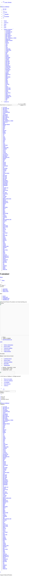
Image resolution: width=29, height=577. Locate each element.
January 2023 (5, 291)
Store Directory (7, 383)
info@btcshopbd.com (7, 339)
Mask (4, 204)
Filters (3, 280)
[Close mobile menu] (0, 401)
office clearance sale (7, 219)
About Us (6, 22)
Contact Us (6, 101)
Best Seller (6, 363)
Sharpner (5, 247)
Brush (4, 131)
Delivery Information (8, 344)
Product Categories (8, 29)
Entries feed (5, 297)
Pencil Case (7, 87)
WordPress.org (6, 299)
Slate (6, 98)
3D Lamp (5, 109)
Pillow (4, 227)
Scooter (4, 245)
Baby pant (5, 118)
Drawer (4, 162)
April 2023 (5, 288)
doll (6, 53)
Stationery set (8, 96)
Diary (6, 52)
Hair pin (7, 64)
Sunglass (7, 97)
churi (6, 45)
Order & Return (7, 351)
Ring (4, 241)
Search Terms (7, 349)
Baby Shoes (8, 36)
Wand (4, 266)
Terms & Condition (8, 348)
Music (6, 81)
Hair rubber (5, 180)
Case (6, 44)
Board (6, 41)
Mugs (6, 80)
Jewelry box (8, 67)
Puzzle (6, 91)
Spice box (5, 254)
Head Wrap (5, 184)
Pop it (4, 230)
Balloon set (7, 39)
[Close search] (1, 395)
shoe (4, 248)
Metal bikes (7, 76)
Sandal (4, 243)
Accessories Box (6, 112)
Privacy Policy (7, 346)
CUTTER (5, 153)
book (4, 126)
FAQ (5, 27)
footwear (7, 58)
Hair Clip (7, 62)
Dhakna (4, 158)
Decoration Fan (6, 157)
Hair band (7, 61)
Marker (4, 203)
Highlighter (5, 185)
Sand (4, 242)
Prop (4, 234)
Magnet (7, 73)
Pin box (4, 229)
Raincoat (4, 240)
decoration (5, 156)
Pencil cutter (8, 89)
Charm (4, 139)
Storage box (8, 95)
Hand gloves (5, 181)
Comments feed (6, 298)
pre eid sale (5, 232)
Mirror (6, 78)
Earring (7, 55)
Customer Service (8, 358)
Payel (4, 221)
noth (4, 218)
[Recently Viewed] (4, 389)
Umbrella (5, 265)
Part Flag (7, 84)
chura (4, 140)
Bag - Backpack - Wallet (8, 120)
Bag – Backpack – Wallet (10, 37)
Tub (3, 264)
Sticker (4, 258)
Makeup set (7, 74)
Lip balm (7, 70)
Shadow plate (5, 246)
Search (22, 104)
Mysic (6, 83)
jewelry (4, 189)
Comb (4, 146)
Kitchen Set (7, 69)
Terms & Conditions (8, 380)
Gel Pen (7, 59)
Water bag (5, 269)
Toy (6, 100)
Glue (4, 174)
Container (5, 148)
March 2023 (5, 290)
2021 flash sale (6, 108)
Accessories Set (8, 31)
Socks (4, 253)
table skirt (5, 262)
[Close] (5, 285)
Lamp (4, 195)
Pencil (6, 86)
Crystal (6, 51)
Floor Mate (7, 57)
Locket (6, 72)
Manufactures (7, 365)
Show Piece (7, 92)
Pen (6, 85)
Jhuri (4, 191)
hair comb (7, 63)
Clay (6, 46)
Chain (4, 137)
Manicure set (5, 202)
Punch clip (5, 235)
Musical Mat (5, 213)
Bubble (4, 132)
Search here (2, 104)
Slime (6, 93)
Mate (6, 75)
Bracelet (7, 42)
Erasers (6, 56)
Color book (7, 48)
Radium (4, 238)
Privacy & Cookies (8, 379)
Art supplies (8, 33)
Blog (5, 25)
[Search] (3, 18)
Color (6, 47)
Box (4, 129)
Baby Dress (7, 34)
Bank (4, 123)
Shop (5, 24)
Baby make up (8, 35)
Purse (4, 236)
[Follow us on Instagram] (1, 342)
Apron (4, 113)
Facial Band (5, 165)
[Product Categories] (4, 9)
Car (3, 135)
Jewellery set (5, 187)
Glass (4, 171)
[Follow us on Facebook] (0, 342)
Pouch (6, 90)
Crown (4, 151)
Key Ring (7, 68)
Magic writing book (7, 198)
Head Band (7, 65)
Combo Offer (8, 50)
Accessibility (7, 382)
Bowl (4, 128)
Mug (6, 79)
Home (5, 20)
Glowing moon (6, 173)
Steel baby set (6, 257)
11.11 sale (5, 107)
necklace (4, 215)
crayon (4, 150)
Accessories (7, 30)
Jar (3, 186)
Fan (3, 167)
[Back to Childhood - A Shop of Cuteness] (4, 6)
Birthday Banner (8, 40)
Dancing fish (5, 154)
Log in (4, 296)
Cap (3, 134)
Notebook (5, 217)
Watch (4, 268)
